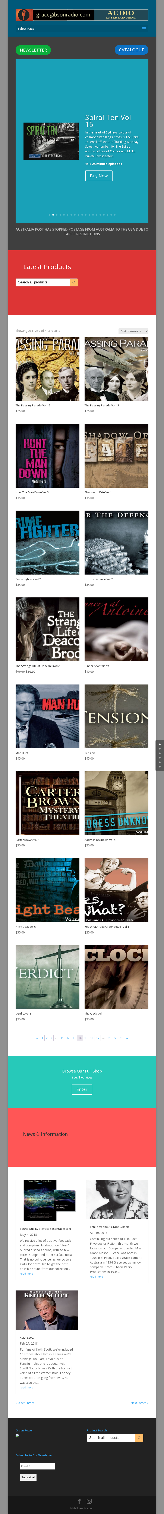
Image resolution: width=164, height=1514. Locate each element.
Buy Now (99, 176)
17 (107, 215)
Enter (82, 1089)
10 (82, 215)
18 (111, 215)
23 (121, 1038)
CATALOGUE (131, 50)
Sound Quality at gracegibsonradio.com (45, 1229)
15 (100, 215)
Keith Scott (27, 1337)
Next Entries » (139, 1403)
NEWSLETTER (33, 50)
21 (109, 1038)
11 (85, 215)
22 (115, 1038)
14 (96, 215)
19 (115, 215)
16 (104, 215)
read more (27, 1273)
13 (93, 215)
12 (89, 215)
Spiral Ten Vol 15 (108, 121)
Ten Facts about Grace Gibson (109, 1227)
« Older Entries (25, 1403)
